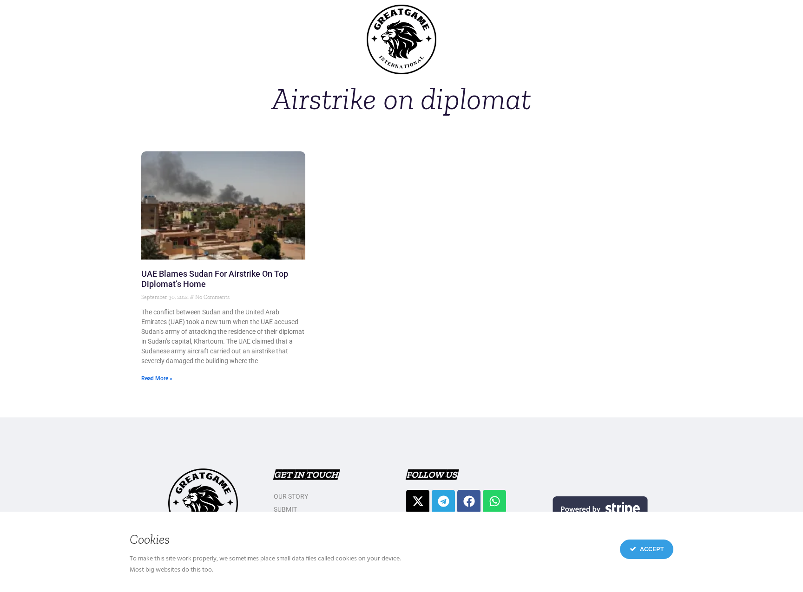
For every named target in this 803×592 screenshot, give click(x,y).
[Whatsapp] (494, 501)
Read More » (156, 378)
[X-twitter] (417, 501)
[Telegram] (443, 501)
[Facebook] (468, 501)
